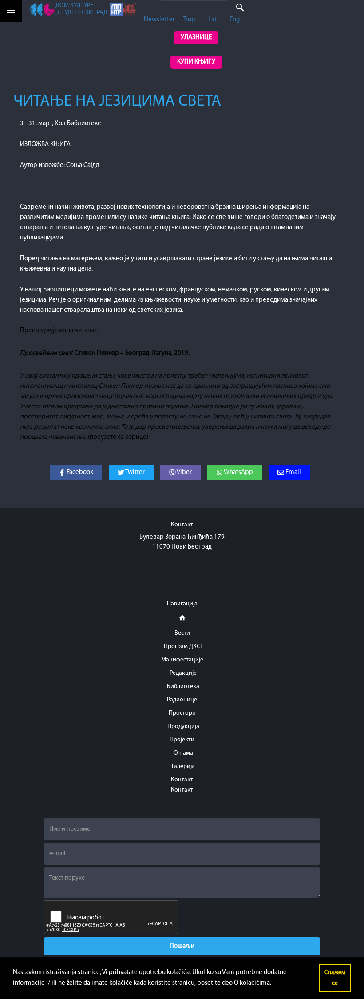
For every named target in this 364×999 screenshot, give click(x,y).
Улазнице (196, 37)
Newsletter (159, 19)
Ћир (189, 19)
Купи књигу (196, 62)
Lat (212, 19)
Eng (234, 19)
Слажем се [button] (334, 978)
